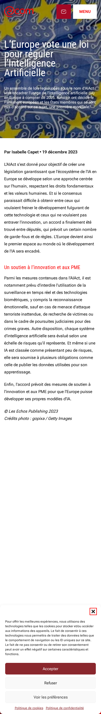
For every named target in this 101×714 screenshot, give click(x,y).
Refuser (50, 683)
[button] (93, 611)
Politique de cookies (29, 708)
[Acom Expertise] (18, 11)
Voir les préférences (51, 697)
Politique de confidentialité (65, 708)
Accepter (50, 668)
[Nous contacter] (63, 11)
